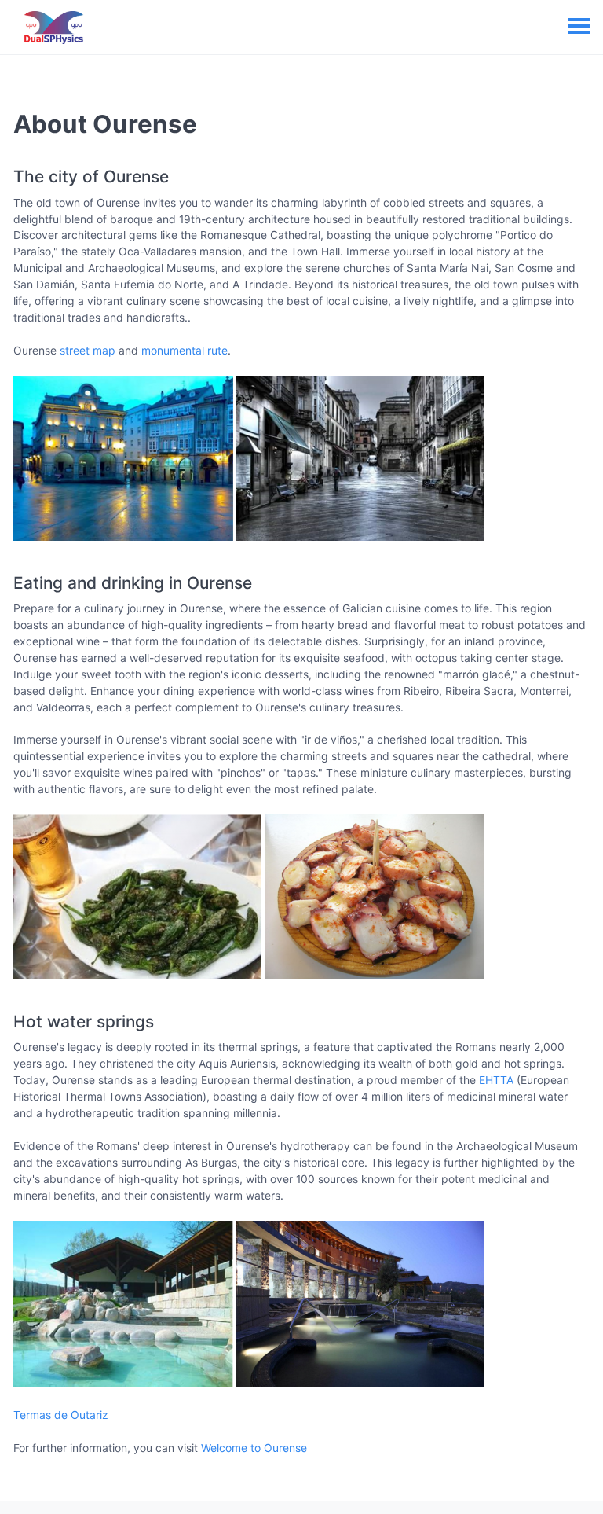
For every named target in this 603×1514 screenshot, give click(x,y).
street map (87, 350)
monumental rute (184, 350)
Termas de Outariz (60, 1414)
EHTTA (496, 1079)
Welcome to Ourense (254, 1447)
